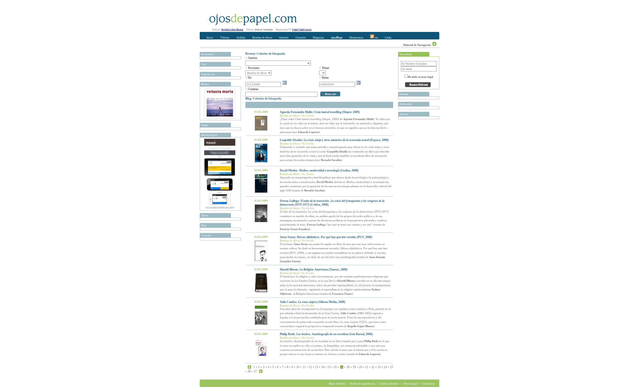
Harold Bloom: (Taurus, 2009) (313, 269)
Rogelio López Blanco (232, 29)
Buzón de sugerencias (362, 383)
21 (366, 367)
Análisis (240, 37)
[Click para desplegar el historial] (434, 44)
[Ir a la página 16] (249, 367)
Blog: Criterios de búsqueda (263, 98)
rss (376, 37)
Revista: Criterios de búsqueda (265, 53)
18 (347, 367)
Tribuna (224, 37)
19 (354, 367)
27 (255, 371)
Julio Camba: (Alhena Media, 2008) (312, 302)
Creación (301, 37)
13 (316, 367)
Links (388, 37)
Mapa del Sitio (337, 383)
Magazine (318, 37)
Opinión (284, 37)
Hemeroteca (356, 37)
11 (304, 367)
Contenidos (428, 383)
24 (385, 367)
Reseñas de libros (262, 37)
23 (379, 367)
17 (341, 367)
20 (360, 367)
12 (310, 367)
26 (249, 371)
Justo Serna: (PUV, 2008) (326, 237)
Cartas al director (389, 383)
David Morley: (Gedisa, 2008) (319, 170)
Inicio (209, 37)
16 (335, 367)
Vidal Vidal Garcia (302, 29)
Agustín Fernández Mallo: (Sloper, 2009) (320, 112)
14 (322, 367)
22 (372, 367)
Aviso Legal (410, 383)
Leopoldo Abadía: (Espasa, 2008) (334, 140)
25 (391, 367)
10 (297, 367)
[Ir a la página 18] (261, 371)
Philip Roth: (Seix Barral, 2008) (326, 334)
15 (328, 367)
